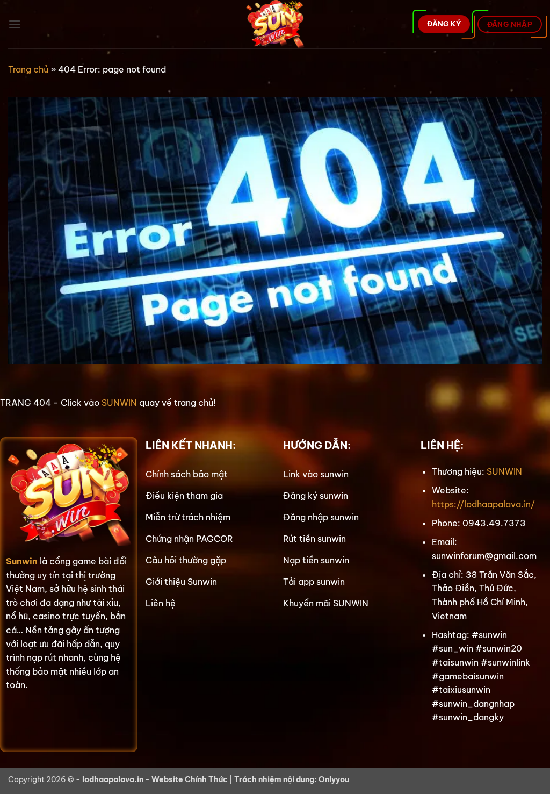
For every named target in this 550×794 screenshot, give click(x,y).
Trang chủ (28, 69)
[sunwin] (275, 24)
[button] (14, 24)
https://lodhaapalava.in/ (483, 504)
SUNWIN (119, 402)
